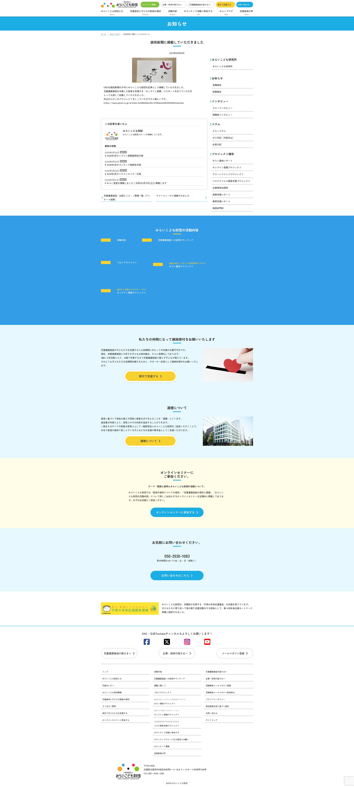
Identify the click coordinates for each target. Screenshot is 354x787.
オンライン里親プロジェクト (227, 167)
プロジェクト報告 (223, 154)
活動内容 (172, 12)
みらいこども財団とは (112, 12)
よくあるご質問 (109, 706)
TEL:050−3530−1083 (154, 773)
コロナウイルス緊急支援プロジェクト (231, 181)
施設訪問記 (218, 208)
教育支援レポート (221, 201)
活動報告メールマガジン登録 (218, 685)
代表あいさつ (108, 685)
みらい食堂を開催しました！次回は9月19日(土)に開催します (137, 183)
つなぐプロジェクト (127, 262)
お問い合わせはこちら (175, 575)
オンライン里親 (149, 4)
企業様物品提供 (220, 187)
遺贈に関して (160, 685)
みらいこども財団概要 (112, 692)
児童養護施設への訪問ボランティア (175, 240)
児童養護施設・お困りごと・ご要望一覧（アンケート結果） (127, 197)
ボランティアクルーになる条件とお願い (171, 739)
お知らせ (123, 152)
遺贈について (148, 441)
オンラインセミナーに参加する (175, 512)
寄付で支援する (224, 4)
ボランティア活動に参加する (198, 12)
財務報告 (217, 91)
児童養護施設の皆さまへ (200, 4)
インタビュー (220, 101)
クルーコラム (219, 131)
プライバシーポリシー (215, 699)
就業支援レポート (221, 194)
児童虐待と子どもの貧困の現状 (145, 12)
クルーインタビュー (222, 108)
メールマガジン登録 (233, 653)
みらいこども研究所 (224, 60)
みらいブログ (226, 12)
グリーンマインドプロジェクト (228, 174)
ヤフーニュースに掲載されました (172, 195)
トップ (105, 671)
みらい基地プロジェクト (187, 265)
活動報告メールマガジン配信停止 (220, 692)
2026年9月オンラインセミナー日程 (124, 174)
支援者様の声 (246, 12)
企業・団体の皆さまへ (172, 4)
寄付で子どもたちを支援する (114, 713)
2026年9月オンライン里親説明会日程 (125, 155)
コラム (216, 124)
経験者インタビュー (222, 114)
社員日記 (217, 144)
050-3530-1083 (177, 556)
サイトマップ (211, 720)
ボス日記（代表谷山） (224, 137)
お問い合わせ (243, 4)
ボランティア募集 (162, 746)
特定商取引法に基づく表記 (217, 706)
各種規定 (217, 85)
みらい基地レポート (222, 160)
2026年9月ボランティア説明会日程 (124, 164)
